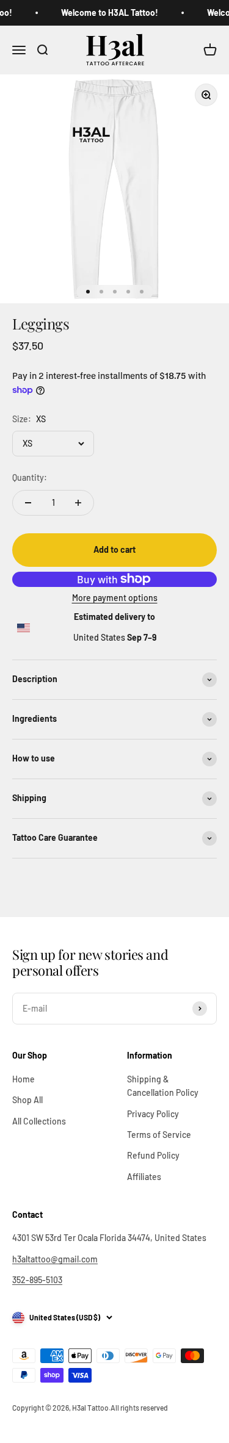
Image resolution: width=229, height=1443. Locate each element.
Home (23, 1079)
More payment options (115, 597)
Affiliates (144, 1176)
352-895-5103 (37, 1280)
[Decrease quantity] (28, 503)
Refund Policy (153, 1155)
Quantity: (29, 477)
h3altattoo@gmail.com (55, 1259)
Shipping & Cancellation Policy (162, 1086)
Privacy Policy (153, 1114)
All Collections (39, 1121)
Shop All (27, 1100)
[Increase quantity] (78, 503)
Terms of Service (159, 1134)
